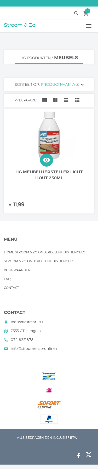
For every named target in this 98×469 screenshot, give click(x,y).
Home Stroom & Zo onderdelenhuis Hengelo (44, 252)
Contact (11, 288)
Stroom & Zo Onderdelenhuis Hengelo (39, 261)
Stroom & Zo (19, 25)
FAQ (7, 279)
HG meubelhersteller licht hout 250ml (49, 175)
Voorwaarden (17, 270)
